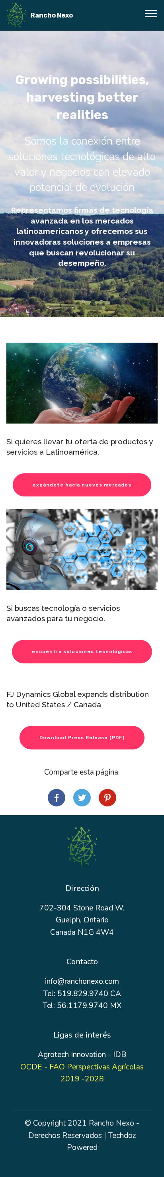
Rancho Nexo (52, 15)
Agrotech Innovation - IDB (82, 1054)
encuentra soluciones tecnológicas (82, 651)
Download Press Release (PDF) (82, 737)
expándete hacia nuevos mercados (82, 485)
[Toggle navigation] (151, 13)
